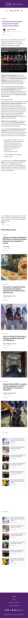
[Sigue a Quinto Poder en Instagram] (12, 610)
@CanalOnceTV (7, 149)
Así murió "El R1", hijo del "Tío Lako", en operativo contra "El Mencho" (17, 440)
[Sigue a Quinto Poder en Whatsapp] (5, 610)
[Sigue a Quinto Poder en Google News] (21, 610)
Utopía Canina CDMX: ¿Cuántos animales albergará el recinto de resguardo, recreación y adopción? (15, 387)
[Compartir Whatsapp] (10, 35)
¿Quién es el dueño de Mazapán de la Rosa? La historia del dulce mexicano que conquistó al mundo (15, 240)
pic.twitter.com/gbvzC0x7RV (11, 151)
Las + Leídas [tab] (5, 432)
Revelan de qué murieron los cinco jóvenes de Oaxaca (17, 472)
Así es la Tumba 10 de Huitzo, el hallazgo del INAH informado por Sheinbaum (14, 338)
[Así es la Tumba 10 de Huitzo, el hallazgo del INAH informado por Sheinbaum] (14, 364)
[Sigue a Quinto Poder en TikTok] (17, 610)
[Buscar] (6, 10)
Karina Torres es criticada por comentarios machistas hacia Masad (17, 481)
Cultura (8, 224)
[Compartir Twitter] (6, 35)
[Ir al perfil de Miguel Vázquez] (4, 30)
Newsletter (7, 221)
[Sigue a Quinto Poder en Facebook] (8, 610)
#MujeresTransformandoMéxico (11, 146)
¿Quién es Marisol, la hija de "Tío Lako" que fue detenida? (18, 456)
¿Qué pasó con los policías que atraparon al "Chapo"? (18, 447)
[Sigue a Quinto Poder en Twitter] (10, 610)
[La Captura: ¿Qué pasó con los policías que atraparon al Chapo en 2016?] (5, 449)
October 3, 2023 (8, 156)
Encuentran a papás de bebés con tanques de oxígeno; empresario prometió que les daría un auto (14, 290)
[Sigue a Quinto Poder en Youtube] (15, 610)
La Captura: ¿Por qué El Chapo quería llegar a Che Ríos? (18, 464)
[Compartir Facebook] (3, 35)
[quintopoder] (14, 4)
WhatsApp (16, 217)
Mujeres (3, 224)
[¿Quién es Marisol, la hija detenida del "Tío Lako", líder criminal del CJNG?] (5, 458)
